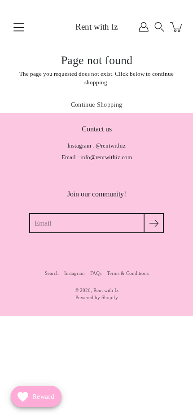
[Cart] (177, 27)
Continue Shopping (97, 104)
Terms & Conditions (128, 273)
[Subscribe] (154, 223)
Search (52, 273)
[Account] (143, 27)
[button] (159, 27)
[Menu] (19, 27)
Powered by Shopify (96, 297)
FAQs (95, 273)
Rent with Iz (96, 26)
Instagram (74, 273)
